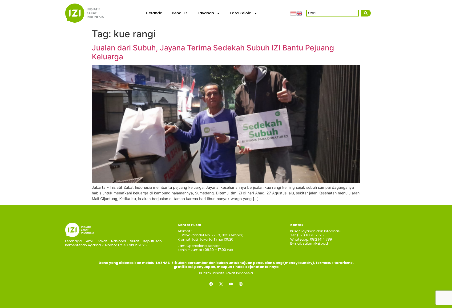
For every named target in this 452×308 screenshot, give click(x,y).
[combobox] (332, 13)
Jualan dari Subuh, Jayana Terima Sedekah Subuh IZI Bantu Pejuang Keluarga (213, 52)
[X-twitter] (221, 284)
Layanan (206, 13)
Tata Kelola (240, 13)
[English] (299, 13)
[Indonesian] (293, 13)
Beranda (154, 13)
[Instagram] (241, 284)
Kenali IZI (180, 13)
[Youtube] (231, 284)
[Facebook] (211, 284)
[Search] (366, 13)
